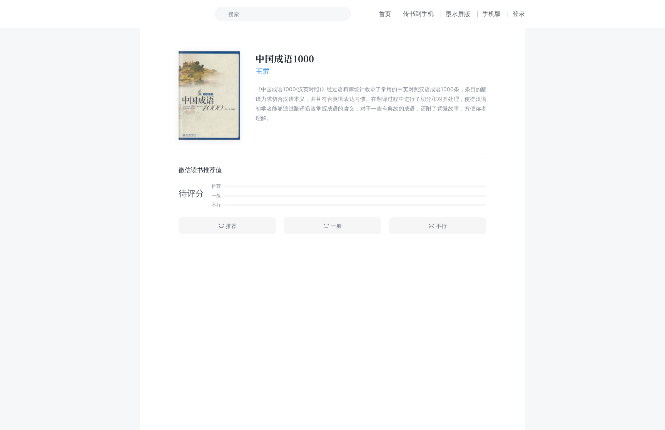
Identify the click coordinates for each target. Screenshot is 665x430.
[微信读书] (165, 14)
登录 (519, 13)
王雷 (262, 71)
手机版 (491, 13)
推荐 (231, 226)
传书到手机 (418, 13)
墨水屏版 (458, 14)
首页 (385, 14)
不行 (441, 226)
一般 (336, 226)
